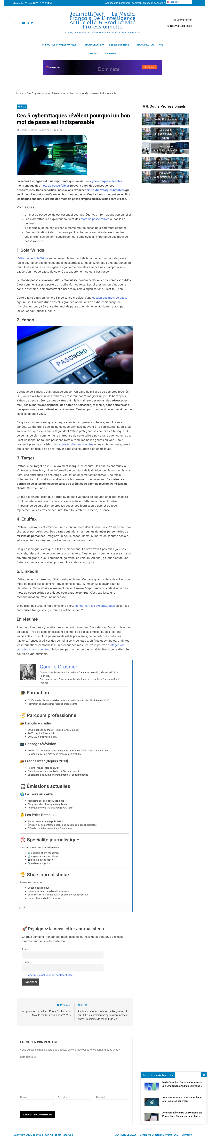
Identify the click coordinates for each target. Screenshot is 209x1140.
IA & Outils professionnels (59, 44)
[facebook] (15, 23)
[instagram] (19, 23)
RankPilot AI (145, 44)
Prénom (26, 949)
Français (174, 1)
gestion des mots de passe (110, 297)
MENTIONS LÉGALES (126, 1134)
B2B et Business (119, 44)
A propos (187, 1134)
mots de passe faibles (55, 185)
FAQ (161, 44)
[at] (23, 23)
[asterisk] (28, 23)
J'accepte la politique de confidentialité (49, 975)
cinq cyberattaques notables (106, 190)
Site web (100, 1097)
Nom (23, 1097)
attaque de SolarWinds (33, 258)
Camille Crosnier (28, 129)
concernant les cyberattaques (95, 605)
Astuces (22, 106)
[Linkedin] (19, 907)
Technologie (93, 44)
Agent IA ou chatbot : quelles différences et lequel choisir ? (146, 3)
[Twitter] (24, 907)
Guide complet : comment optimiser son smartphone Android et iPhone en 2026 (182, 1086)
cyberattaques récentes (106, 181)
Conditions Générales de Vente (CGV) (159, 1134)
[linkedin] (32, 23)
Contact (94, 53)
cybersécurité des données (75, 444)
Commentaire (28, 1056)
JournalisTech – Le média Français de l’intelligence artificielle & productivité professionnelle (103, 20)
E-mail (25, 962)
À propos (110, 53)
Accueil (20, 93)
